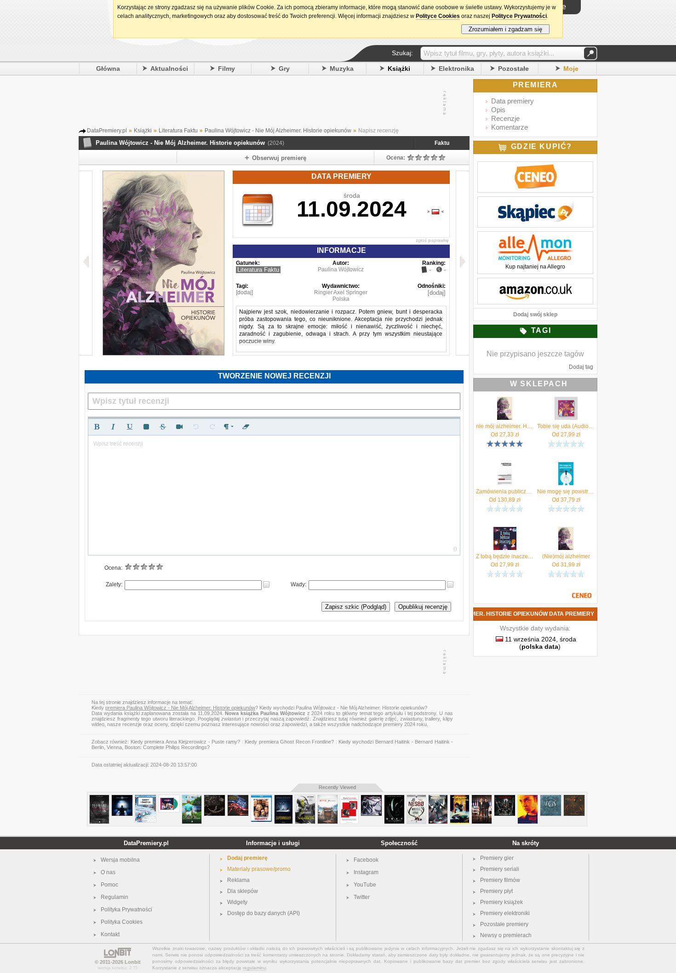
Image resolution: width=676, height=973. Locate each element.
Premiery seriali (499, 869)
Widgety (237, 902)
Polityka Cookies (122, 922)
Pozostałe (513, 68)
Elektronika (456, 68)
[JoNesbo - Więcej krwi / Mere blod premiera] (416, 798)
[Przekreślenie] (163, 427)
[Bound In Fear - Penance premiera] (214, 798)
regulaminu (254, 967)
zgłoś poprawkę (432, 240)
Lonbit (133, 962)
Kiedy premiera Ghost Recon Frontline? (289, 741)
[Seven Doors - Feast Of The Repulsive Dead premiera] (505, 798)
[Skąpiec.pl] (535, 201)
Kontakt (110, 934)
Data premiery (512, 101)
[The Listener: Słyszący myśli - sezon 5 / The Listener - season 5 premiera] (481, 798)
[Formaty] (229, 427)
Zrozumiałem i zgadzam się (505, 29)
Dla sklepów (242, 891)
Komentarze (509, 127)
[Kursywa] (113, 427)
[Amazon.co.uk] (535, 283)
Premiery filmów (500, 880)
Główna (108, 68)
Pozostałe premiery (504, 924)
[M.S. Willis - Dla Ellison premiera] (192, 798)
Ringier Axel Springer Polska (340, 295)
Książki (399, 68)
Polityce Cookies (438, 16)
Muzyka (342, 68)
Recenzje (505, 118)
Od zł (505, 434)
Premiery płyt (496, 891)
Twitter (362, 897)
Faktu (442, 143)
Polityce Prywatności (519, 16)
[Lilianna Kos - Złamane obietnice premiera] (99, 798)
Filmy (226, 68)
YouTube (365, 884)
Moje (571, 68)
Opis (498, 110)
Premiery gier (497, 858)
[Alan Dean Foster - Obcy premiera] (394, 798)
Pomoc (109, 884)
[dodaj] (244, 292)
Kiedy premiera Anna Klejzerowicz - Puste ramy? (186, 741)
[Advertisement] (273, 103)
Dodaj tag (581, 367)
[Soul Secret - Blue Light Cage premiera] (122, 798)
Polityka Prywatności (126, 909)
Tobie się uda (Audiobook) (566, 426)
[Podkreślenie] (129, 427)
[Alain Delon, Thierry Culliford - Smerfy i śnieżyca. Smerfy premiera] (145, 798)
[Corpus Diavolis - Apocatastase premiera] (574, 798)
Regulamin (114, 897)
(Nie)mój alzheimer (566, 556)
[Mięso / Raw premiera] (527, 798)
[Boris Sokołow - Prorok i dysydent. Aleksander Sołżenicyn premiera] (305, 798)
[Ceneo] (535, 166)
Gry (284, 68)
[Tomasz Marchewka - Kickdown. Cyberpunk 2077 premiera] (460, 798)
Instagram (366, 872)
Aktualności (169, 68)
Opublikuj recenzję (422, 606)
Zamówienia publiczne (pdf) (504, 491)
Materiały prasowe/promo (259, 869)
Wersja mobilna (120, 860)
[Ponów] (212, 427)
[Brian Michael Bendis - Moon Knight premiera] (438, 798)
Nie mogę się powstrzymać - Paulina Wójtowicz (566, 491)
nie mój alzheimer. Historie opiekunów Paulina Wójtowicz (504, 426)
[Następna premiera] (462, 263)
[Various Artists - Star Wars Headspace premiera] (238, 798)
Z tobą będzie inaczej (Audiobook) (504, 556)
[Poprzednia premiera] (85, 263)
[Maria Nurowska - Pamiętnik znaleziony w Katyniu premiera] (349, 798)
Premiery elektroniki (505, 913)
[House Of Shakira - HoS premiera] (550, 798)
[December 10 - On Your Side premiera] (169, 798)
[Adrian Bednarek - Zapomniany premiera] (283, 798)
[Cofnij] (196, 427)
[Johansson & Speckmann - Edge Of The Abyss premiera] (371, 798)
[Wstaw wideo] (179, 427)
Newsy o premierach (506, 935)
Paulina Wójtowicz (341, 269)
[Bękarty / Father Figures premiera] (261, 798)
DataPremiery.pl (146, 843)
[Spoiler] (146, 427)
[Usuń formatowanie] (245, 427)
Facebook (366, 860)
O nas (108, 872)
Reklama (238, 880)
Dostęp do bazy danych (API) (263, 913)
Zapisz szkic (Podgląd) (355, 606)
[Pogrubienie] (96, 427)
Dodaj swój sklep (535, 314)
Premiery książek (501, 902)
